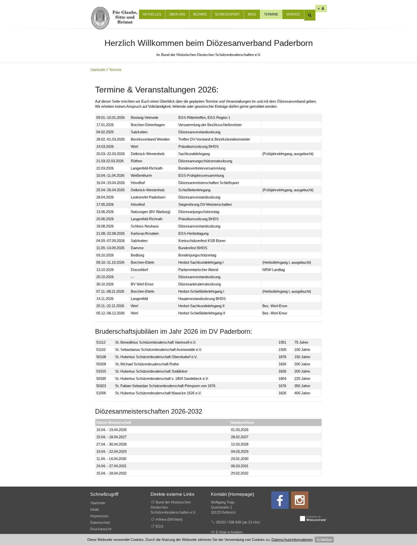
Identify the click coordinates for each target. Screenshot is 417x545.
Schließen (324, 540)
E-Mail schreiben (229, 532)
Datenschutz (100, 522)
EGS (159, 526)
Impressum (99, 516)
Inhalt (94, 509)
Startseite (97, 503)
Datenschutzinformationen (292, 540)
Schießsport (227, 14)
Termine (271, 14)
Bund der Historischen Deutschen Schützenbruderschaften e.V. (173, 507)
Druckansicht (100, 529)
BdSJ (252, 14)
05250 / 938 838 (229, 522)
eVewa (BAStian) (169, 519)
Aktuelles (152, 14)
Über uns (177, 14)
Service (293, 14)
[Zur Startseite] (114, 10)
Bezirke (200, 14)
